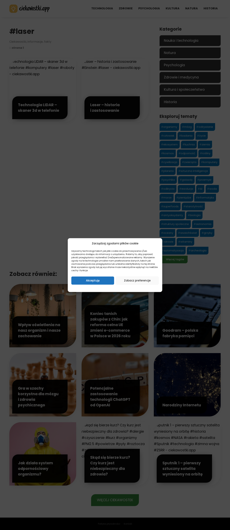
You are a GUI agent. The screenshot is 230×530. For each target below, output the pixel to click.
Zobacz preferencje (137, 280)
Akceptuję (93, 280)
